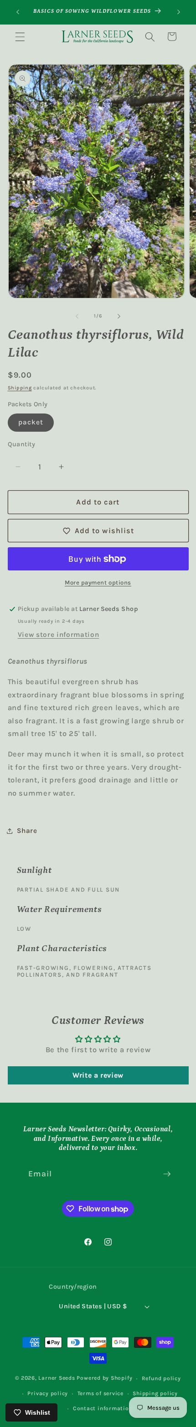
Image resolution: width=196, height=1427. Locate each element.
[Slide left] (77, 316)
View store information (58, 634)
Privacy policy (47, 1393)
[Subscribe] (167, 1174)
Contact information (103, 1408)
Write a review (98, 1075)
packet (31, 422)
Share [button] (27, 831)
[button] (20, 36)
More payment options (98, 582)
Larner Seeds (56, 1378)
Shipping (20, 388)
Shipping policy (155, 1393)
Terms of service (100, 1393)
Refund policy (161, 1378)
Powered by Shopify (104, 1378)
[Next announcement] (179, 12)
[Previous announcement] (18, 12)
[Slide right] (119, 316)
